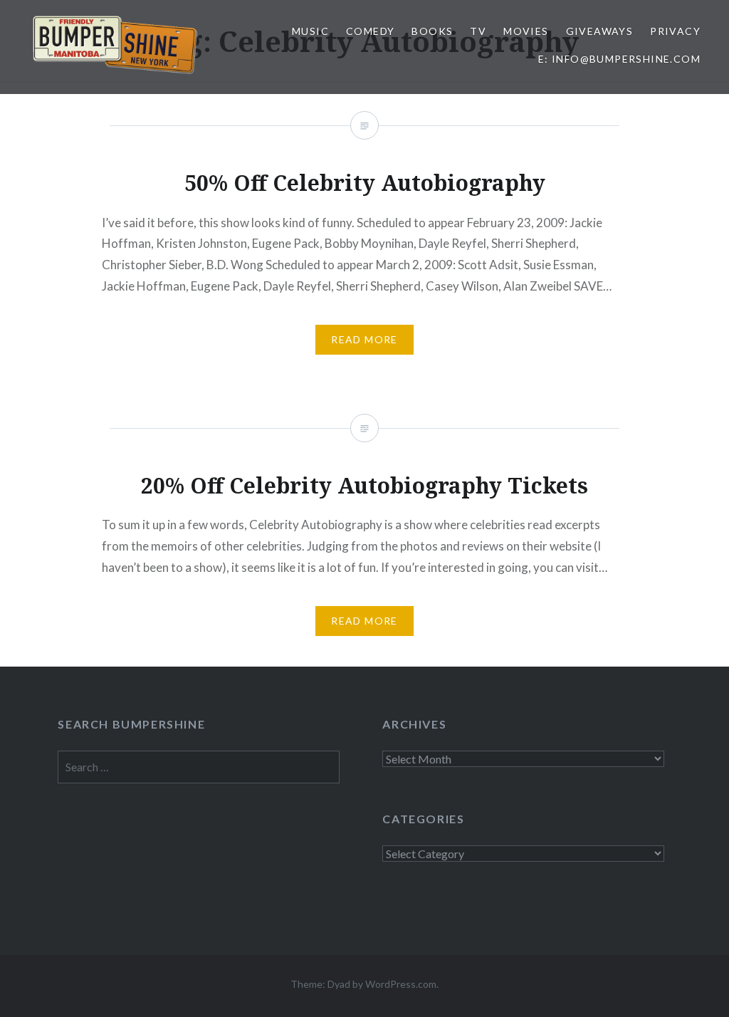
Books (432, 31)
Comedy (370, 31)
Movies (525, 31)
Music (310, 31)
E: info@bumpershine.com (619, 59)
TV (478, 31)
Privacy (675, 31)
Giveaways (600, 31)
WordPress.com (400, 984)
